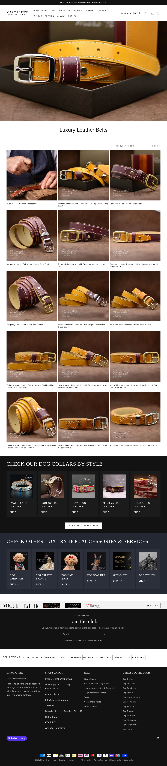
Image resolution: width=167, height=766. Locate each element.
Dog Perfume (129, 715)
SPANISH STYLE (121, 657)
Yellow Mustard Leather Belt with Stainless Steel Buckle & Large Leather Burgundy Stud (31, 446)
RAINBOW (76, 657)
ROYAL (25, 657)
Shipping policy (115, 760)
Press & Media (90, 706)
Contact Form (52, 694)
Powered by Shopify (57, 760)
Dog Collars (128, 679)
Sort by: (119, 146)
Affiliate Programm (55, 728)
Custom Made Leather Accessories (22, 204)
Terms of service (100, 760)
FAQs (86, 697)
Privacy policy (86, 760)
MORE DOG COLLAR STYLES (83, 525)
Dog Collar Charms (131, 697)
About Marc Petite (92, 702)
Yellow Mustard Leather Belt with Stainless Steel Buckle (134, 445)
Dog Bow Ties (129, 706)
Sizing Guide (90, 679)
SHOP (13, 512)
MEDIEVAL (88, 657)
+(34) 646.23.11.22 (63, 679)
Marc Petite (44, 760)
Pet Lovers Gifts (130, 725)
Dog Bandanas (129, 688)
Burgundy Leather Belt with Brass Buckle (25, 325)
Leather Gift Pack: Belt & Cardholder (126, 204)
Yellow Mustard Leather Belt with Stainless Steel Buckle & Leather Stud (83, 446)
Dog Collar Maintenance (95, 693)
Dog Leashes (129, 683)
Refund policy (72, 760)
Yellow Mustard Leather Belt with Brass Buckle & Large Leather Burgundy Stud (82, 386)
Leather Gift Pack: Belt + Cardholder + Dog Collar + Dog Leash (83, 205)
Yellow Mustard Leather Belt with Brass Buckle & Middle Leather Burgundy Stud (31, 386)
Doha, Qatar (51, 717)
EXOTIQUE (37, 657)
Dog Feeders (129, 693)
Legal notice (129, 760)
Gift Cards (127, 729)
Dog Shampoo (129, 720)
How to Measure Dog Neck (96, 683)
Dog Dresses (129, 711)
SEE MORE (152, 605)
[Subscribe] (104, 634)
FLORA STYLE (103, 657)
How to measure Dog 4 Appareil (99, 688)
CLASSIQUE (138, 657)
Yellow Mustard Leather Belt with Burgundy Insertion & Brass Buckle (82, 326)
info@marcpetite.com (56, 700)
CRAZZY (64, 657)
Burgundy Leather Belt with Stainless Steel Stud (28, 264)
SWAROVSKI (51, 657)
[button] (147, 13)
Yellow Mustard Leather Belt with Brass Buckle (130, 325)
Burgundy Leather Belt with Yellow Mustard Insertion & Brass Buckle (134, 265)
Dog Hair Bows (129, 702)
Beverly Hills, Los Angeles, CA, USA (63, 711)
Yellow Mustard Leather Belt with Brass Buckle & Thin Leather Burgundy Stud (133, 386)
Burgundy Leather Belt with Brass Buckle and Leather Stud (82, 265)
